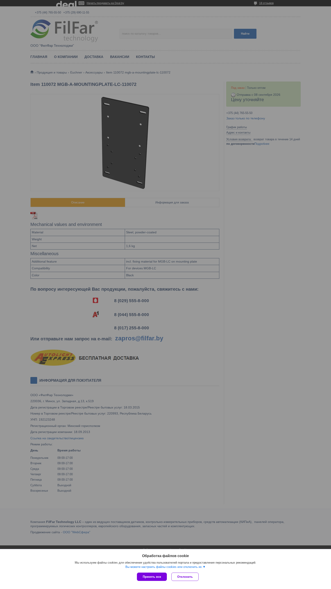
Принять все (152, 576)
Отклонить (185, 576)
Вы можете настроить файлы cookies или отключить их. (164, 567)
